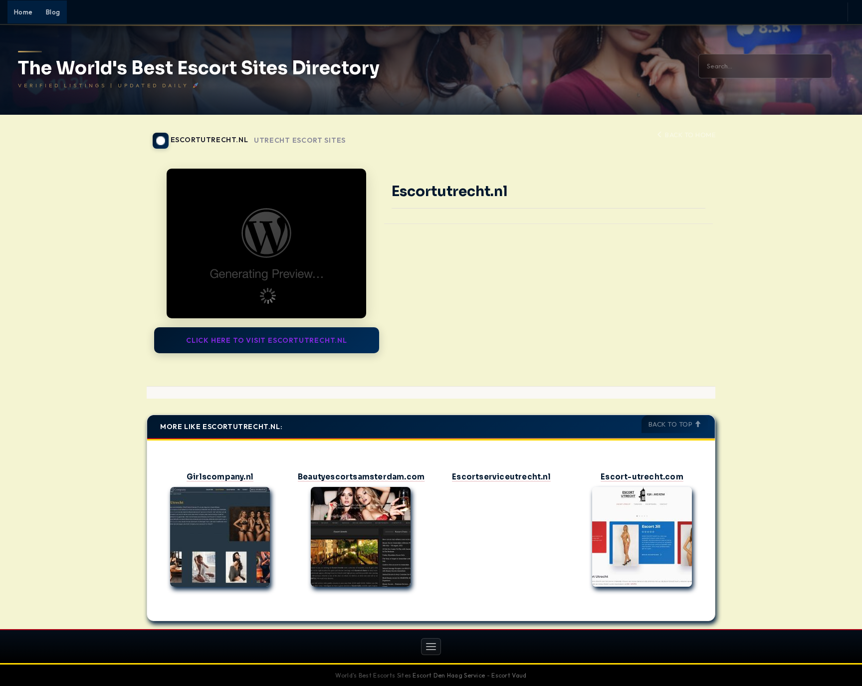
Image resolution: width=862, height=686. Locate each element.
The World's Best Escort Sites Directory (199, 68)
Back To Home (689, 135)
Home (23, 12)
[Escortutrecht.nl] (266, 243)
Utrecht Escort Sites (300, 140)
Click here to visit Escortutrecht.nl (266, 340)
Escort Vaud (508, 675)
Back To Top (671, 424)
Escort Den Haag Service (449, 675)
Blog (53, 12)
